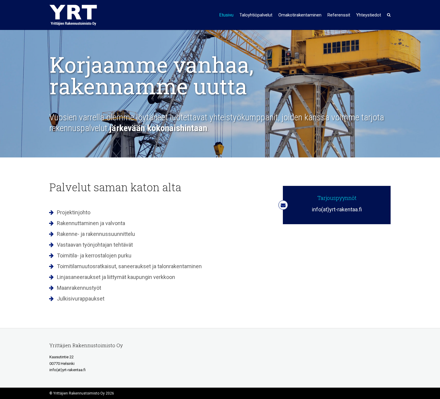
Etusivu (226, 15)
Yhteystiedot (368, 15)
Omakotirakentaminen (299, 15)
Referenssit (338, 15)
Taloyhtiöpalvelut (255, 15)
